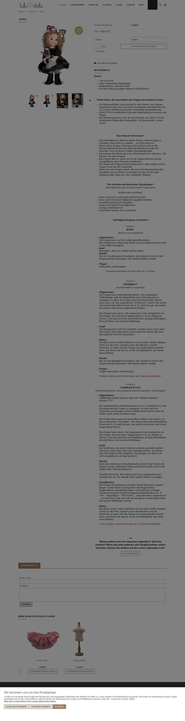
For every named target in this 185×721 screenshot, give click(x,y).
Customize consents (40, 707)
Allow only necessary (16, 707)
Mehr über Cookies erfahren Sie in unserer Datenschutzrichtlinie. (30, 701)
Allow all (59, 707)
